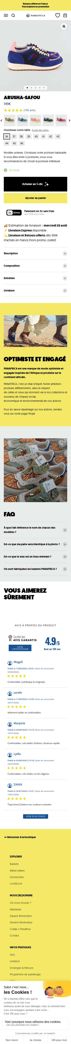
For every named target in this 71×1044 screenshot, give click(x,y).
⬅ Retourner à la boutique (20, 837)
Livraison (15, 961)
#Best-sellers (17, 870)
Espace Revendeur (21, 916)
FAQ (12, 954)
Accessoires (17, 877)
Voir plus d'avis (35, 816)
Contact (14, 935)
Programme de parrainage (25, 974)
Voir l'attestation (20, 647)
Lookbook (16, 883)
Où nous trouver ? (20, 902)
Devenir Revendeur (21, 922)
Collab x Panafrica (20, 929)
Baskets (14, 864)
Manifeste (15, 909)
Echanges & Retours (21, 968)
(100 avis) (29, 110)
